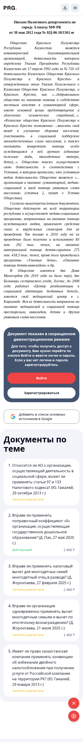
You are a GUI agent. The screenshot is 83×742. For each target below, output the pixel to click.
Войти (41, 378)
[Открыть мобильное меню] (75, 8)
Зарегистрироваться (41, 393)
